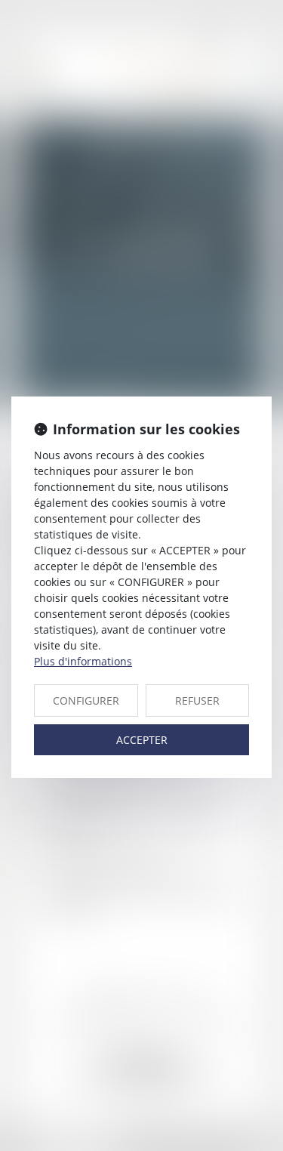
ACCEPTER (142, 740)
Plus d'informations (83, 661)
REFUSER (197, 700)
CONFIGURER (86, 700)
